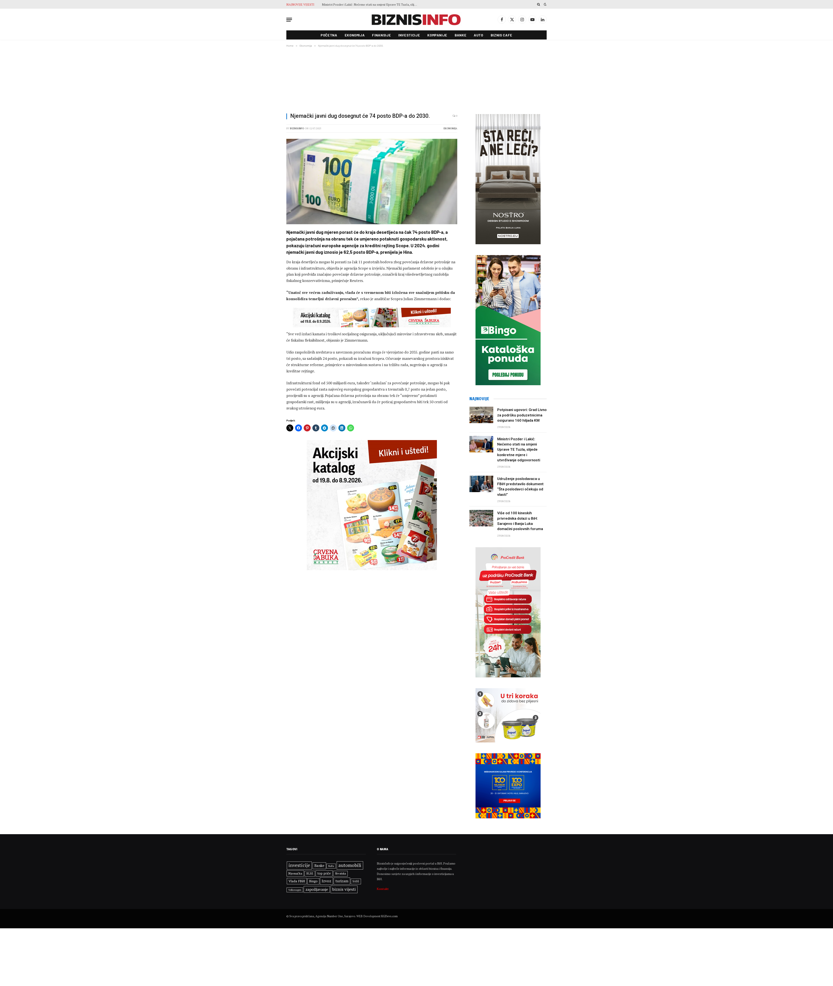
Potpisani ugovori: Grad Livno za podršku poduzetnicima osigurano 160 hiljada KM (522, 415)
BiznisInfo (297, 128)
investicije (299, 865)
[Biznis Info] (416, 20)
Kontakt (383, 889)
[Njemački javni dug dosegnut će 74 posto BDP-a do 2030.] (371, 181)
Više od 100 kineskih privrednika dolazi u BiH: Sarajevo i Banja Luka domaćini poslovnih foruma (520, 521)
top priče (324, 873)
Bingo (313, 881)
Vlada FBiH (297, 881)
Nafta (331, 866)
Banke (460, 35)
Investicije (409, 35)
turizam (341, 880)
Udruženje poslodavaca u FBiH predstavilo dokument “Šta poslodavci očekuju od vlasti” (371, 5)
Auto (478, 35)
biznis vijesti (344, 889)
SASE (356, 881)
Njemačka (295, 873)
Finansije (381, 35)
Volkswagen (294, 889)
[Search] (538, 4)
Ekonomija (355, 35)
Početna (329, 35)
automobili (349, 865)
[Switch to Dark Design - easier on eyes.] (545, 4)
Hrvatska (340, 873)
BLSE (309, 873)
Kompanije (437, 35)
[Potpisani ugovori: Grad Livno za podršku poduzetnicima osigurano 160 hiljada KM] (481, 415)
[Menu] (289, 20)
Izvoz (326, 880)
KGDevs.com (389, 916)
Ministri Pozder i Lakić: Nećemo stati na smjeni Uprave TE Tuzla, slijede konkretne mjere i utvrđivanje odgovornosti (518, 449)
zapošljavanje (316, 889)
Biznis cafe (501, 35)
